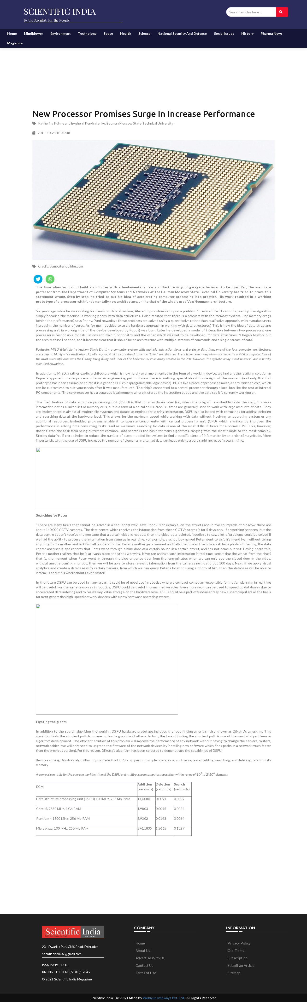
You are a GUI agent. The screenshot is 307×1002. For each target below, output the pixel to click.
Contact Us (144, 965)
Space (108, 33)
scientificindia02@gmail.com (62, 954)
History (247, 33)
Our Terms (236, 950)
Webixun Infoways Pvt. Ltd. (164, 998)
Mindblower (33, 33)
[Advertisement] (153, 69)
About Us (143, 950)
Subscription (238, 958)
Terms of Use (146, 973)
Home (12, 33)
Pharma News (272, 33)
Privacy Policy (239, 943)
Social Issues (224, 33)
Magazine (15, 43)
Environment (60, 33)
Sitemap (234, 973)
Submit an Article (241, 965)
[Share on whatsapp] (50, 279)
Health (125, 33)
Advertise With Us (150, 958)
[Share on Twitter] (38, 279)
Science (144, 33)
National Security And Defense (182, 33)
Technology (87, 33)
